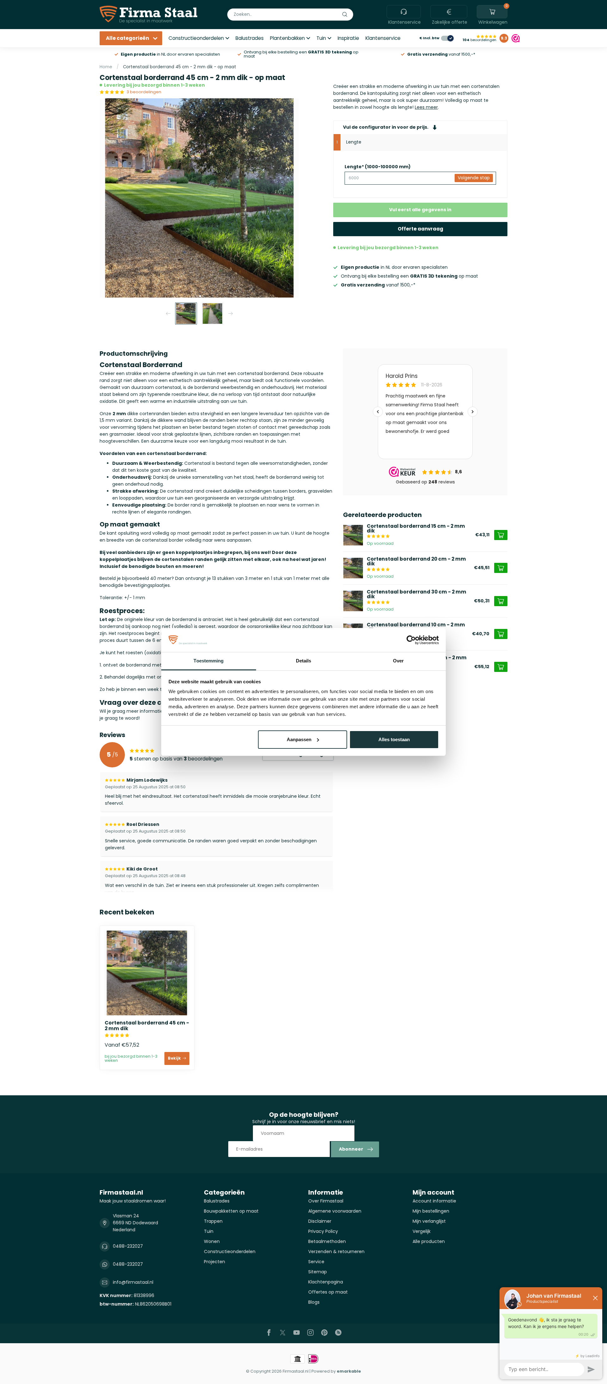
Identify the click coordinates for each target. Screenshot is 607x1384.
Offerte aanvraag (420, 228)
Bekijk (174, 1058)
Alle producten (429, 1241)
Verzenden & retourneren (336, 1251)
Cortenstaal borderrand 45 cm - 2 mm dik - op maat (179, 67)
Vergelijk (422, 1231)
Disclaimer (319, 1221)
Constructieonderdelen (196, 38)
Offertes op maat (328, 1292)
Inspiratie (348, 38)
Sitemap (317, 1272)
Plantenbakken (287, 38)
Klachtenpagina (325, 1282)
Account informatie (434, 1201)
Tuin (321, 38)
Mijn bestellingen (431, 1211)
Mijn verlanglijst (429, 1221)
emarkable (349, 1371)
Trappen (213, 1221)
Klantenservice (383, 38)
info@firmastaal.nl (133, 1282)
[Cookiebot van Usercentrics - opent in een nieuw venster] (411, 640)
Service (316, 1261)
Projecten (214, 1261)
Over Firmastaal (325, 1201)
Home (106, 67)
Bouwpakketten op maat (231, 1211)
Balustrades (250, 38)
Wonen (212, 1241)
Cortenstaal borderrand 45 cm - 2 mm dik (147, 1026)
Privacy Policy (323, 1231)
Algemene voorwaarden (334, 1211)
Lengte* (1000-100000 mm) (378, 166)
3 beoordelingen (143, 92)
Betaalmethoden (327, 1241)
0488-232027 (128, 1246)
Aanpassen (299, 739)
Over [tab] (398, 660)
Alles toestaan (394, 739)
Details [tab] (303, 660)
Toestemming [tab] (208, 660)
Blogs (314, 1302)
